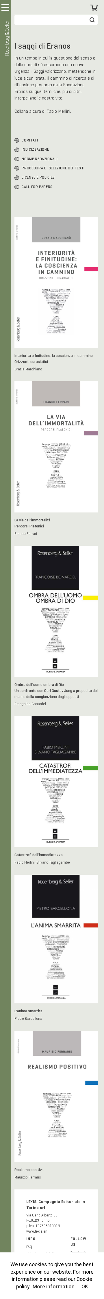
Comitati (30, 140)
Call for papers (37, 187)
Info (31, 1239)
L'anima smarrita (28, 1011)
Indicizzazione (35, 150)
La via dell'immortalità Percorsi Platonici (32, 523)
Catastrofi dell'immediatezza (38, 854)
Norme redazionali (39, 159)
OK (84, 1287)
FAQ (29, 1247)
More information (54, 1287)
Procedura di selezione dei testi (53, 168)
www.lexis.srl (36, 1231)
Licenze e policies (38, 177)
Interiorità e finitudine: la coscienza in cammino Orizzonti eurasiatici (53, 358)
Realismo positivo (29, 1169)
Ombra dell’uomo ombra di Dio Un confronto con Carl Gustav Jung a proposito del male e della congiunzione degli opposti (56, 690)
